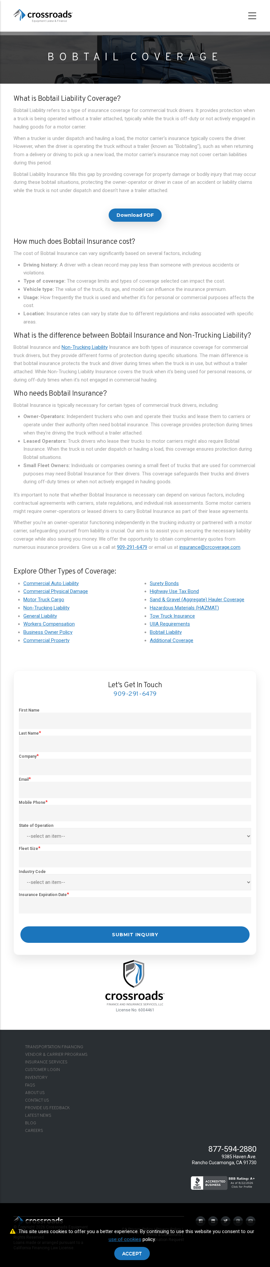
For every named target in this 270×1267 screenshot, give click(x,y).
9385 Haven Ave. (239, 1156)
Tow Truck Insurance (172, 616)
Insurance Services (46, 1062)
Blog (30, 1123)
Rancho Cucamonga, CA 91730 (224, 1162)
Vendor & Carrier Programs (56, 1054)
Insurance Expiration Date (43, 894)
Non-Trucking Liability (85, 347)
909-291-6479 (132, 547)
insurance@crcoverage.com (209, 547)
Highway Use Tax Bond (174, 591)
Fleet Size (28, 848)
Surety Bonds (164, 583)
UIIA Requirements (170, 624)
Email (24, 779)
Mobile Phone (32, 802)
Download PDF (135, 215)
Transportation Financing (54, 1047)
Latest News (38, 1115)
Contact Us (37, 1100)
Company (28, 756)
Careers (34, 1131)
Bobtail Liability (166, 632)
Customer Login (42, 1070)
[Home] (43, 14)
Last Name (29, 733)
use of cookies (125, 1239)
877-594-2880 (232, 1149)
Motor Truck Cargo (43, 600)
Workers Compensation (49, 624)
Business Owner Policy (47, 632)
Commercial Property (46, 640)
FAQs (30, 1085)
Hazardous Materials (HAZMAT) (184, 608)
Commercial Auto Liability (51, 583)
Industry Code (32, 871)
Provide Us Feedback (47, 1108)
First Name (29, 710)
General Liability (40, 616)
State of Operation (36, 825)
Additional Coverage (171, 640)
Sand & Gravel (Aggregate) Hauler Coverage (197, 600)
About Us (35, 1093)
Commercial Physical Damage (55, 591)
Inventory (36, 1078)
